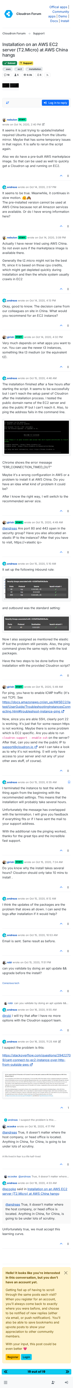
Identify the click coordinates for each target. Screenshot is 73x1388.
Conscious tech (10, 983)
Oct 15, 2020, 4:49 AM (49, 522)
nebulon (12, 119)
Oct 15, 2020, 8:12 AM (43, 898)
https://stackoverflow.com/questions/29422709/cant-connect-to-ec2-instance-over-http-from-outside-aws (36, 1059)
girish (10, 337)
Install (65, 21)
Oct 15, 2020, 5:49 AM (49, 686)
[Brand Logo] (8, 14)
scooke (11, 1126)
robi (9, 962)
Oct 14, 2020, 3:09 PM (52, 237)
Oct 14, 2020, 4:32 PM (49, 337)
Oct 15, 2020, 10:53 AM (44, 935)
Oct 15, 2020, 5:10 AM (43, 563)
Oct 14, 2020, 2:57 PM (43, 187)
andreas (12, 187)
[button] (6, 1382)
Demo (62, 16)
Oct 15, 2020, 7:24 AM (49, 862)
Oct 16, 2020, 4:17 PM (42, 1126)
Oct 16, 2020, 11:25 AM (43, 1041)
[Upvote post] (61, 176)
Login (26, 1357)
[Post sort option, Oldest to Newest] (7, 102)
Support (27, 63)
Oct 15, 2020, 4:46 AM (43, 378)
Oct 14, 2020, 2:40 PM (27, 124)
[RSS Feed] (47, 75)
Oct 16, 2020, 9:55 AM (43, 1009)
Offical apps (58, 7)
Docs (54, 21)
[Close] (65, 1272)
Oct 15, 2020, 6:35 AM (43, 782)
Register (12, 1357)
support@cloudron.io (17, 747)
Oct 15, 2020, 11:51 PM (37, 962)
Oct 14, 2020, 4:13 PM (43, 300)
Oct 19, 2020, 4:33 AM (43, 1183)
